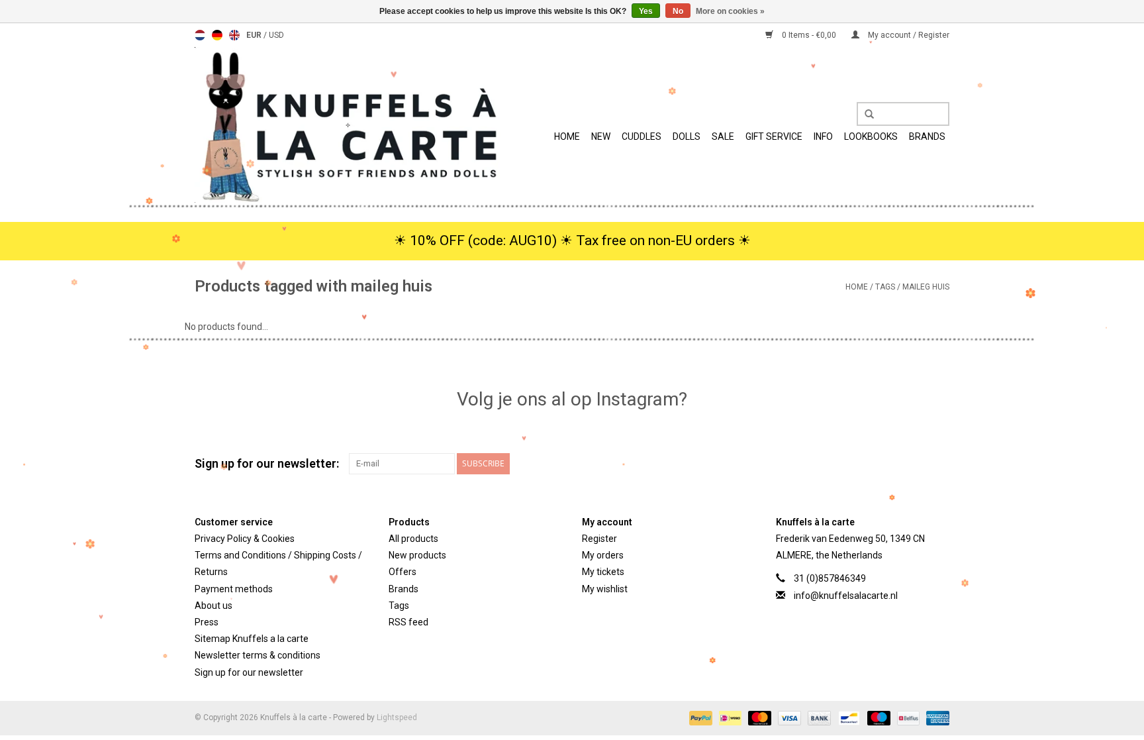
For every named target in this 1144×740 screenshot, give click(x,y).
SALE (723, 136)
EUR (254, 35)
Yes (646, 11)
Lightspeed (397, 717)
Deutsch (217, 35)
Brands (927, 136)
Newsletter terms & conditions (257, 655)
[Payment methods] (699, 717)
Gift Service (773, 136)
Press (206, 622)
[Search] (864, 114)
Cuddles (641, 136)
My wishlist (605, 589)
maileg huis (925, 286)
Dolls (686, 136)
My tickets (603, 571)
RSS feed (408, 622)
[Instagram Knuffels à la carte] (938, 463)
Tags (885, 286)
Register (599, 538)
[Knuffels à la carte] (348, 125)
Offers (402, 571)
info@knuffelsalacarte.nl (846, 595)
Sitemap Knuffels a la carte (252, 638)
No (678, 11)
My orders (603, 555)
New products (417, 555)
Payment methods (234, 589)
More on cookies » (730, 11)
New (600, 136)
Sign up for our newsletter (249, 672)
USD (276, 35)
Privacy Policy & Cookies (245, 538)
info (823, 136)
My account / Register (907, 35)
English (234, 35)
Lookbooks (871, 136)
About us (213, 605)
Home (567, 136)
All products (413, 538)
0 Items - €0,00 (809, 35)
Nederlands (200, 35)
